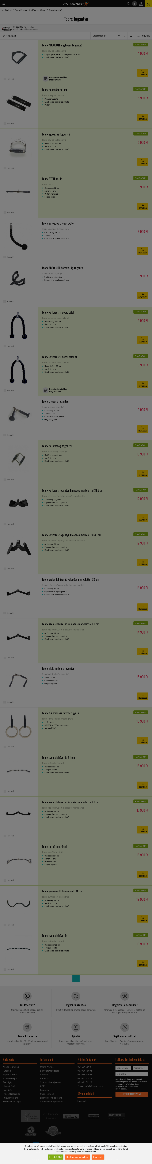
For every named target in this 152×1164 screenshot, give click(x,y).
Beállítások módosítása (77, 1157)
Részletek (98, 1157)
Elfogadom (55, 1157)
